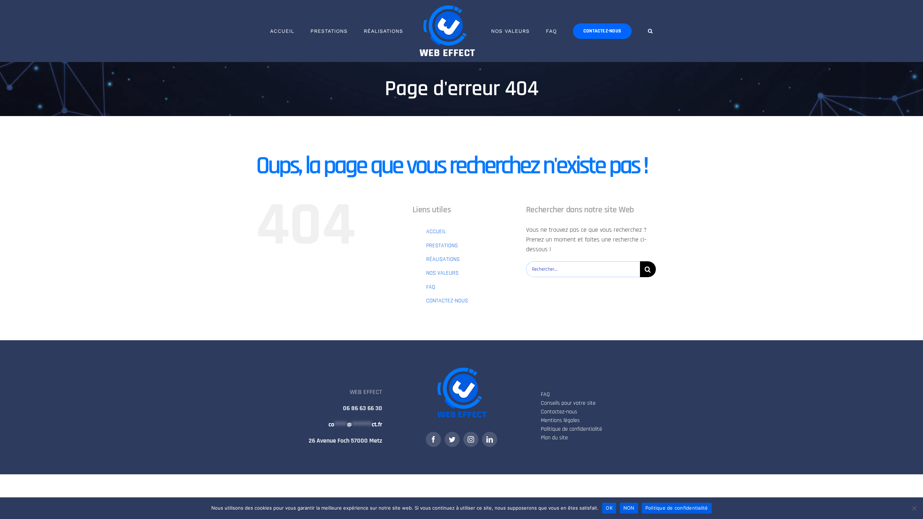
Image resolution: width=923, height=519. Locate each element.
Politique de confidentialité (676, 508)
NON (629, 508)
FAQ (430, 287)
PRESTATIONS (442, 245)
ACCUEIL (436, 231)
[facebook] (433, 439)
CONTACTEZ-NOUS (447, 301)
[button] (620, 31)
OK (609, 508)
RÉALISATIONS (443, 259)
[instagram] (470, 439)
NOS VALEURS (442, 273)
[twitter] (452, 439)
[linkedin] (489, 439)
